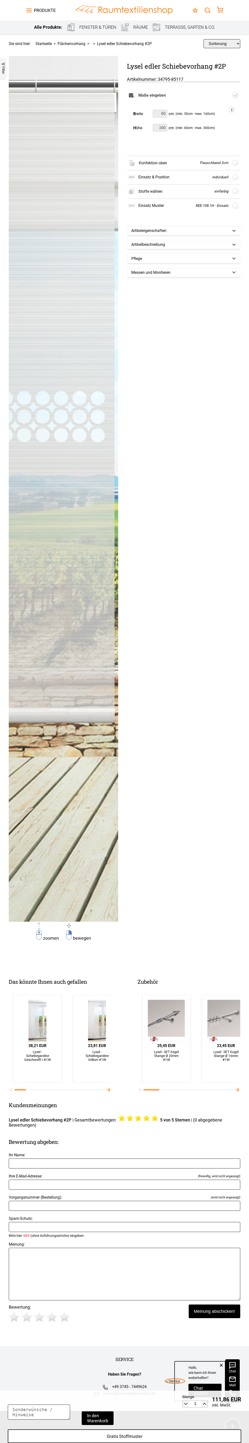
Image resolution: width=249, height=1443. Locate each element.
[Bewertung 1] (14, 1317)
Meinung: (17, 1244)
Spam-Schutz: (47, 1227)
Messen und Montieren (150, 272)
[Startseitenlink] (124, 10)
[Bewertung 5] (64, 1317)
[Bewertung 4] (51, 1317)
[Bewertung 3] (39, 1317)
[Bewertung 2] (26, 1317)
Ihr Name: (17, 1155)
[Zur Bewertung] (195, 10)
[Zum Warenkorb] (220, 10)
